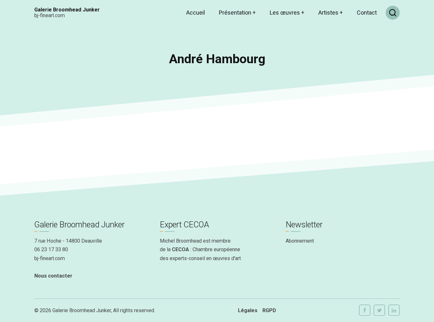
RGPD (269, 310)
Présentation (237, 12)
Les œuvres (287, 12)
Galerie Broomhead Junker (67, 10)
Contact (367, 12)
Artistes (330, 12)
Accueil (195, 12)
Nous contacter (53, 276)
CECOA (180, 249)
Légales (247, 310)
